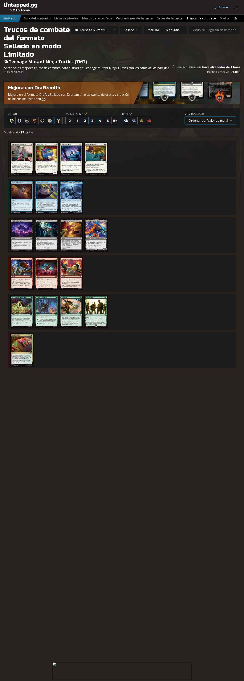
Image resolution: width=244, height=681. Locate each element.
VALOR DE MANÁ (76, 114)
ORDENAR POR (194, 113)
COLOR (12, 114)
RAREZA (127, 114)
